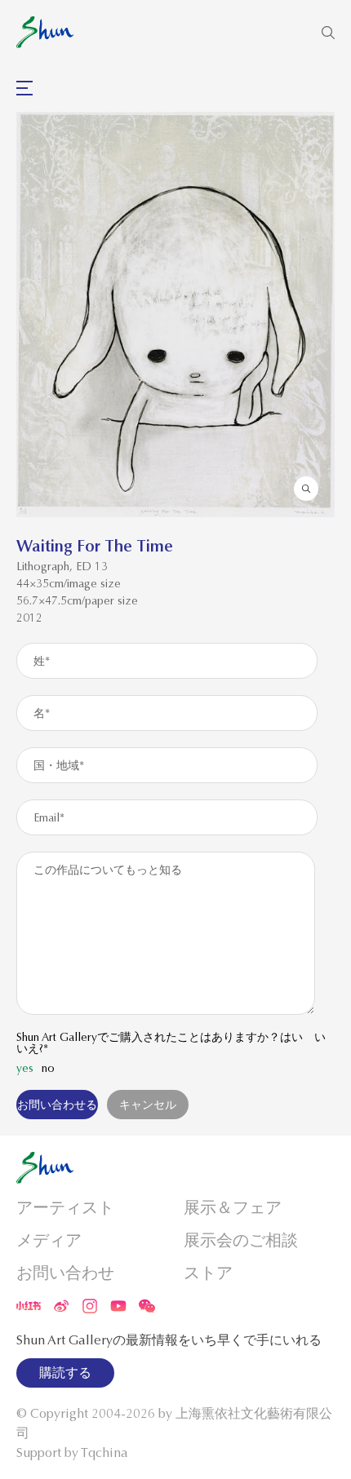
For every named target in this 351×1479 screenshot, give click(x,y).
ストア (208, 1273)
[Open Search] (328, 32)
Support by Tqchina (72, 1453)
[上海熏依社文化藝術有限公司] (44, 32)
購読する (65, 1373)
